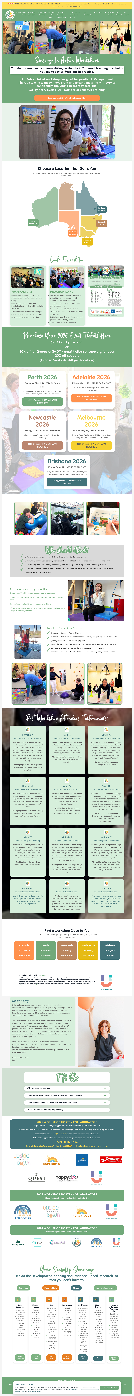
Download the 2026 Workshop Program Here (67, 98)
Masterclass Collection (32, 13)
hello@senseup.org (87, 352)
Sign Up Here (51, 1357)
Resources (102, 12)
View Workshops (67, 1357)
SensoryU (42, 975)
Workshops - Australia (42, 13)
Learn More (36, 1357)
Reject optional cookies (90, 1387)
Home (18, 12)
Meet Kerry (24, 13)
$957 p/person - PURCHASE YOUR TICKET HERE (42, 401)
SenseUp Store (111, 13)
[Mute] (109, 157)
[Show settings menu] (113, 157)
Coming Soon (98, 1358)
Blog (95, 12)
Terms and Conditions (35, 1391)
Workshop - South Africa (51, 14)
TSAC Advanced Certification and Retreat (75, 14)
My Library (126, 13)
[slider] (65, 157)
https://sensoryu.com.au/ (28, 985)
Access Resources (20, 1357)
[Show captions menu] (105, 157)
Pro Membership (88, 13)
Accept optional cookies (109, 1387)
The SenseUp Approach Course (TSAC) (62, 14)
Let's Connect (119, 13)
